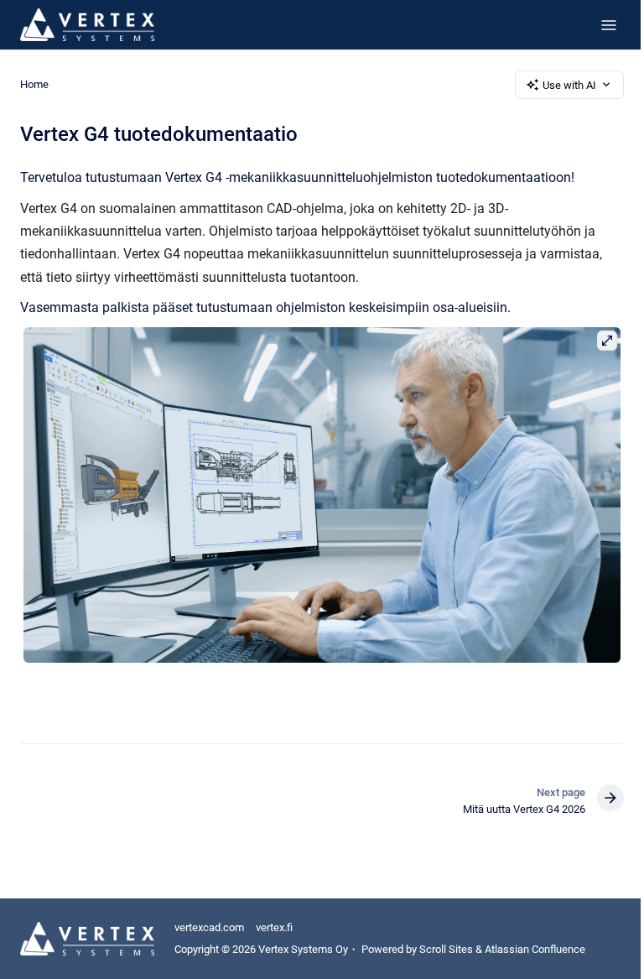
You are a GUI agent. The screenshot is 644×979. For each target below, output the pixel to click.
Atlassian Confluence (535, 949)
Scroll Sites (446, 949)
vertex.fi (274, 927)
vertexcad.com (209, 927)
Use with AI (569, 85)
